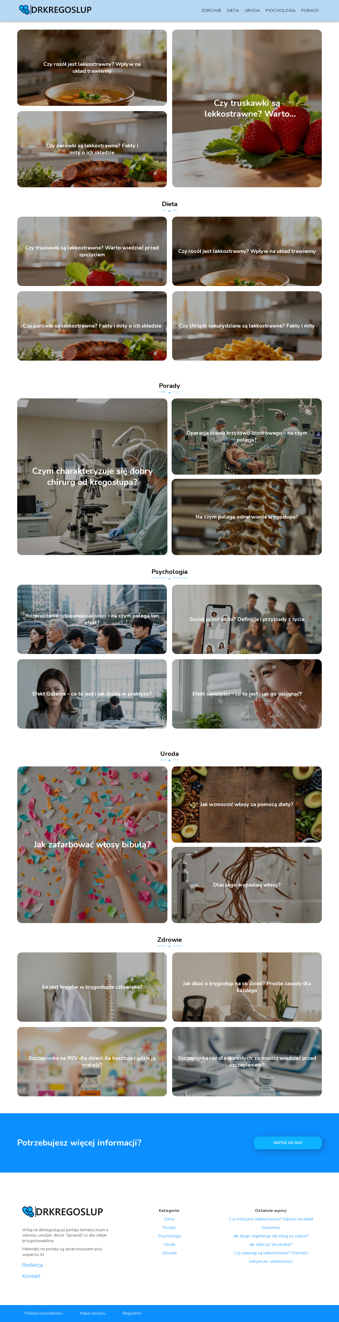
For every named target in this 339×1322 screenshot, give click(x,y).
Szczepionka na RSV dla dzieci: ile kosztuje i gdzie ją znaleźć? (92, 1062)
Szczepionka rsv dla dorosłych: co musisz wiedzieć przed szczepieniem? (247, 1062)
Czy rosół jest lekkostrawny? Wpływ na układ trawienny (92, 68)
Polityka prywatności (44, 1313)
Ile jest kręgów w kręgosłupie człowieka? (92, 987)
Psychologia (281, 10)
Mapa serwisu (92, 1313)
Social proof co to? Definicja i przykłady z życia (247, 619)
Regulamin (131, 1313)
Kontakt (31, 1276)
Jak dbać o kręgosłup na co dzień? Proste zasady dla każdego (247, 987)
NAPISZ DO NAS (288, 1143)
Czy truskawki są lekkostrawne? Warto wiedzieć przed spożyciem (246, 108)
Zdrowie (211, 10)
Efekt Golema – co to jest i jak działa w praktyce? (92, 693)
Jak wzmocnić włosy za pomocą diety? (246, 804)
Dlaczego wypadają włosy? (247, 885)
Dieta (233, 10)
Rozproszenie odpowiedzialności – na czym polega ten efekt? (92, 619)
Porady (310, 10)
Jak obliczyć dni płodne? (270, 1244)
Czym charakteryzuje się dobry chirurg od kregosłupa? (92, 477)
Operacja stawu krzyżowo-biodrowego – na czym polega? (246, 436)
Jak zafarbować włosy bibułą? (92, 844)
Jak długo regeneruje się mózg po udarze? (271, 1236)
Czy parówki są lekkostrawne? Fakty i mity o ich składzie (92, 149)
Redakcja (32, 1265)
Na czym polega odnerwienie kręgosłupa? (246, 517)
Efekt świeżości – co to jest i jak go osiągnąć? (247, 693)
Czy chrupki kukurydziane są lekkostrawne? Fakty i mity (247, 325)
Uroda (253, 10)
